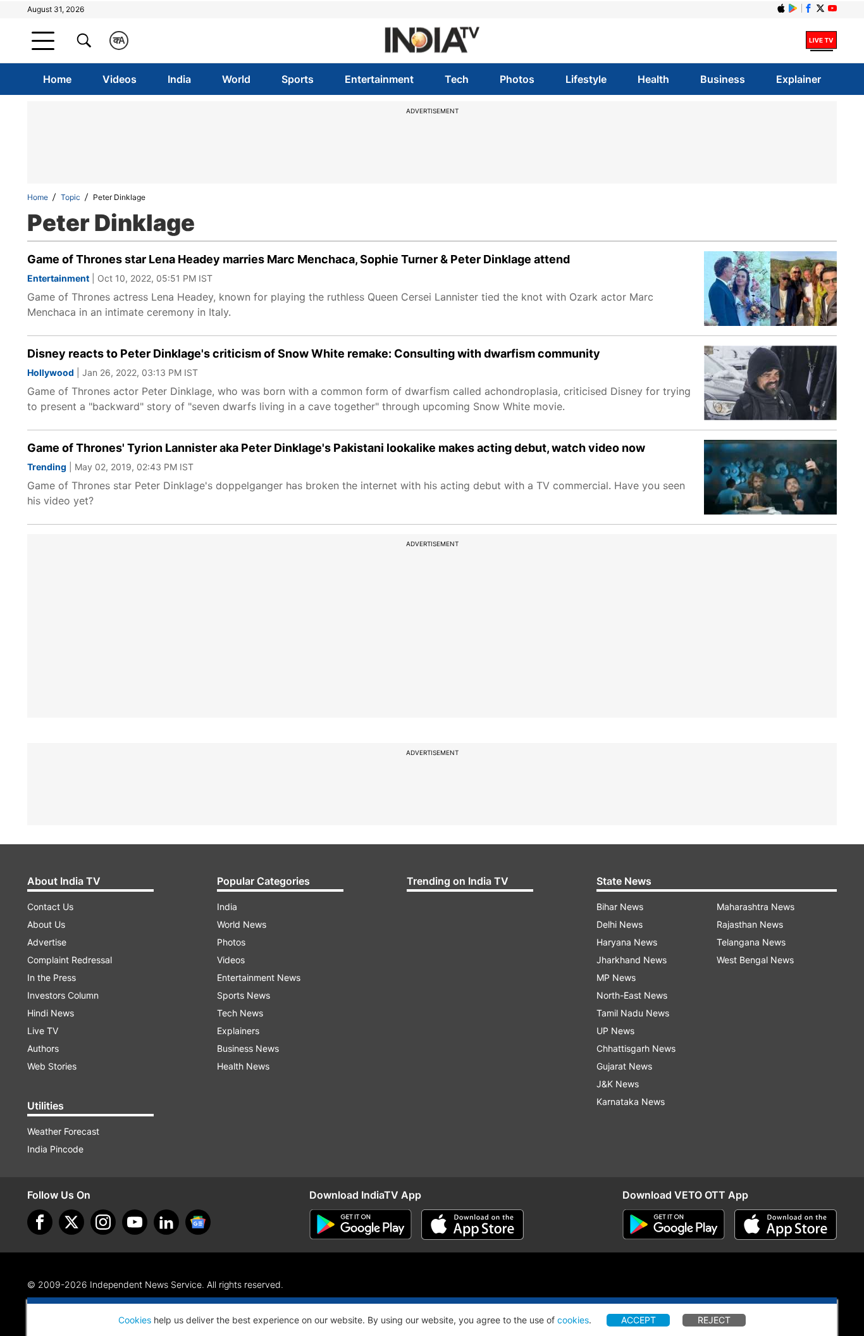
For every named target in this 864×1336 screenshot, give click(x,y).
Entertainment (379, 79)
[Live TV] (821, 40)
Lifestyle (586, 79)
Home (57, 79)
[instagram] (103, 1222)
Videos (119, 79)
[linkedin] (166, 1222)
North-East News (631, 995)
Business (722, 79)
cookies (573, 1319)
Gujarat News (624, 1066)
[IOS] (781, 8)
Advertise (46, 942)
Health (653, 79)
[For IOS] (785, 1224)
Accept (638, 1319)
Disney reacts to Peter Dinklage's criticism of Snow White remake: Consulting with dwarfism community (313, 353)
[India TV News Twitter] (820, 8)
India (179, 79)
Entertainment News (258, 977)
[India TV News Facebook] (808, 8)
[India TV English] (432, 40)
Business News (248, 1048)
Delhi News (619, 924)
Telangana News (751, 942)
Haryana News (626, 942)
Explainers (238, 1030)
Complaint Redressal (69, 959)
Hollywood (50, 372)
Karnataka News (630, 1101)
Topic (70, 197)
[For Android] (673, 1224)
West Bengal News (755, 959)
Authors (43, 1048)
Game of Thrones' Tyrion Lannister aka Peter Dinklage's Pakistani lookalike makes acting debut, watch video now (336, 447)
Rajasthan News (750, 924)
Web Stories (52, 1066)
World (236, 79)
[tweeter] (71, 1222)
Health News (243, 1066)
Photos (517, 79)
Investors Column (63, 995)
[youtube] (134, 1222)
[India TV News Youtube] (832, 8)
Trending (46, 466)
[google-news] (198, 1222)
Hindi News (50, 1013)
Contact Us (50, 906)
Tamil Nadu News (632, 1013)
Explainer (798, 79)
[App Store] (472, 1224)
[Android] (793, 8)
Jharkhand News (631, 959)
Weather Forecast (63, 1131)
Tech (457, 79)
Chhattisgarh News (636, 1048)
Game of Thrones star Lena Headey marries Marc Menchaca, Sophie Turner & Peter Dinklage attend (298, 259)
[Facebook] (39, 1222)
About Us (46, 924)
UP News (615, 1030)
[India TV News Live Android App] (360, 1224)
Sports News (243, 995)
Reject (714, 1319)
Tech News (240, 1013)
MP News (616, 977)
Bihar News (619, 906)
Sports (297, 79)
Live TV (42, 1030)
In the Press (51, 977)
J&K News (617, 1083)
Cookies (134, 1319)
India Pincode (55, 1149)
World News (241, 924)
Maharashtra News (755, 906)
